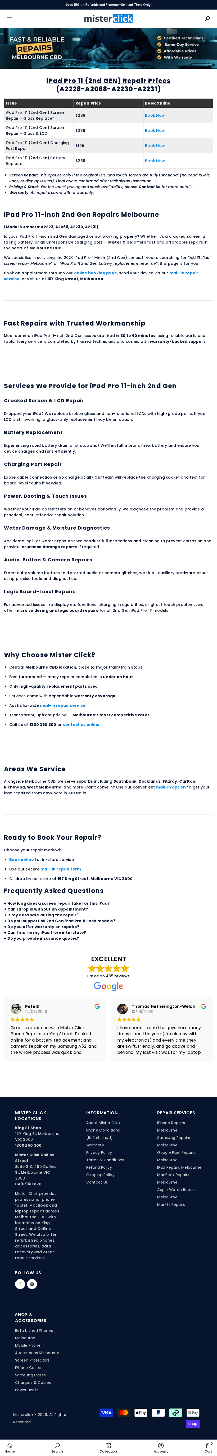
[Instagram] (32, 1284)
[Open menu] (9, 18)
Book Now (155, 115)
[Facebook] (20, 1284)
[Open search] (207, 18)
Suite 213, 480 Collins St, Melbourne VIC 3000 (35, 1172)
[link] (57, 1448)
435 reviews (118, 976)
